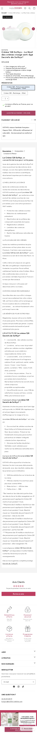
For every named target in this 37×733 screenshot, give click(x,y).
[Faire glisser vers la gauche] (3, 28)
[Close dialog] (35, 713)
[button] (29, 8)
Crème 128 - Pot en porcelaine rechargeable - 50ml (18, 87)
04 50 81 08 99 (7, 699)
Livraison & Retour (10, 153)
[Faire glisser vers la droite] (33, 28)
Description (7, 151)
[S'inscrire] (33, 681)
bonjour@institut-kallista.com (12, 701)
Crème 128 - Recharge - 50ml (15, 93)
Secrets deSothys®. (10, 563)
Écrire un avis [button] (18, 594)
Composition (19, 151)
